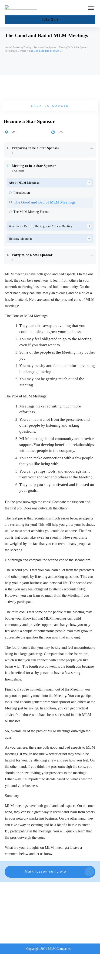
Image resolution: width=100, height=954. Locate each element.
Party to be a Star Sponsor (32, 255)
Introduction (21, 192)
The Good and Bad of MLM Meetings (45, 202)
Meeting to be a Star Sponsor (34, 166)
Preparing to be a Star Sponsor (35, 148)
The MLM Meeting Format (31, 212)
